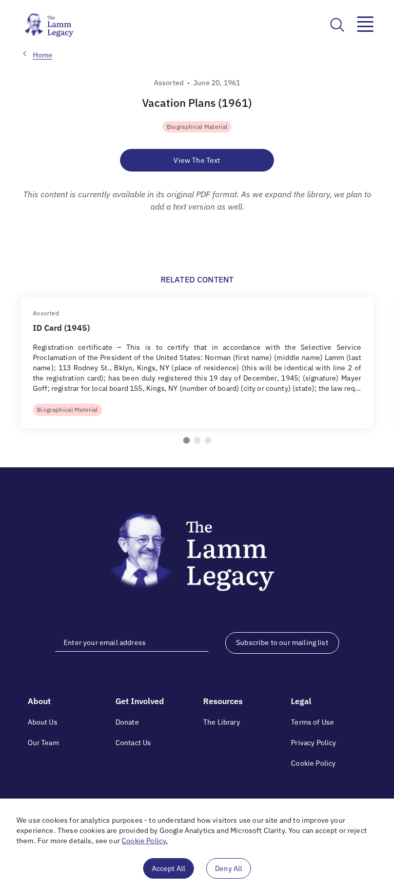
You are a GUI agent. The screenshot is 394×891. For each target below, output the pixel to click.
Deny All (228, 868)
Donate (127, 722)
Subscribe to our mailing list (282, 642)
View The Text (196, 160)
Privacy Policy (313, 742)
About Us (42, 722)
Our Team (43, 742)
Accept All (169, 868)
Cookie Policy (313, 763)
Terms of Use (312, 722)
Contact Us (133, 742)
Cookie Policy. (145, 840)
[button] (186, 440)
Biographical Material (197, 126)
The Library (221, 722)
